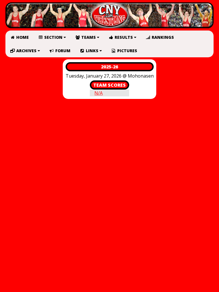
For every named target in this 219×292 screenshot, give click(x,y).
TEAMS (88, 37)
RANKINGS (162, 37)
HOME (22, 37)
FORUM (62, 50)
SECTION (53, 37)
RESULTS (123, 37)
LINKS (92, 50)
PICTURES (126, 50)
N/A (98, 93)
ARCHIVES (26, 50)
